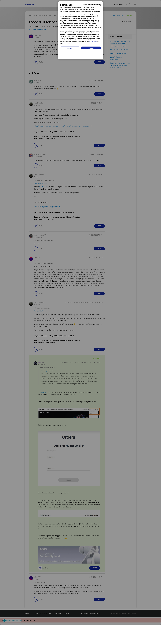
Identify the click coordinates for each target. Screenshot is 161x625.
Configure (70, 48)
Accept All (91, 48)
